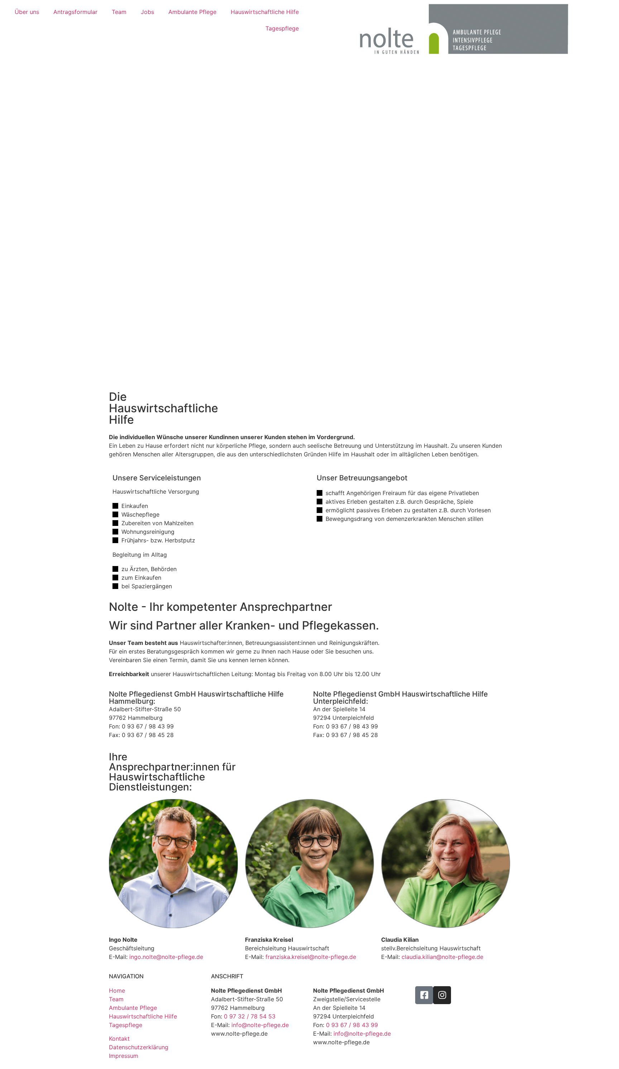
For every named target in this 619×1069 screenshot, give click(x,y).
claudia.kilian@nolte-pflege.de (442, 956)
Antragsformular (75, 11)
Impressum (123, 1055)
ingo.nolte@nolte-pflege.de (166, 956)
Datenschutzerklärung (138, 1047)
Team (119, 11)
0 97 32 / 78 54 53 (249, 1016)
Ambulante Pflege (192, 11)
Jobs (147, 11)
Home (117, 990)
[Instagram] (442, 995)
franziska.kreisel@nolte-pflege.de (310, 956)
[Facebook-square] (424, 995)
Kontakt (119, 1038)
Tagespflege (282, 28)
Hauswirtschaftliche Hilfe (265, 11)
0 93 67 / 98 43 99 (352, 1024)
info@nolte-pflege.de (260, 1024)
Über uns (27, 11)
